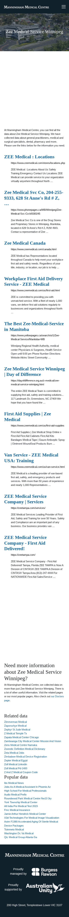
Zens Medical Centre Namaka (20, 745)
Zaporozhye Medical (15, 725)
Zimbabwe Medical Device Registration (25, 756)
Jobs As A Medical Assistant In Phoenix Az (27, 786)
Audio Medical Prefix (15, 794)
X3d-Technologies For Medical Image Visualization (31, 817)
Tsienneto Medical (14, 829)
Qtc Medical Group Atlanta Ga (20, 837)
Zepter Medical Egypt (15, 760)
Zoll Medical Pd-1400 (15, 768)
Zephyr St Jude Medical (17, 729)
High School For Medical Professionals (25, 790)
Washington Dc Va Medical (18, 833)
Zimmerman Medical (15, 721)
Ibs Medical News (14, 783)
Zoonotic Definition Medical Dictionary (24, 748)
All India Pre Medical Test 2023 (21, 806)
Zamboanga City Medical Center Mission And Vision (32, 741)
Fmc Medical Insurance (17, 810)
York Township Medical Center (20, 802)
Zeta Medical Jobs (14, 752)
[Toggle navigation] (64, 6)
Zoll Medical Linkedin (15, 764)
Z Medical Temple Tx (15, 733)
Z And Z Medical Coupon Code (21, 772)
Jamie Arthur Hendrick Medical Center (25, 813)
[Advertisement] (34, 89)
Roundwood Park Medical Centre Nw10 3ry (28, 798)
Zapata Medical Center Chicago (21, 737)
